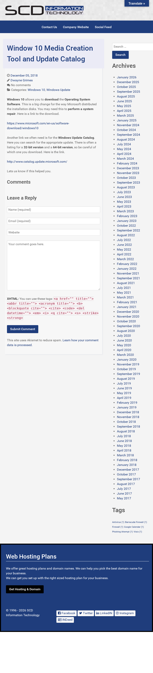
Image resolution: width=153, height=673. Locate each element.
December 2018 (128, 412)
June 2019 (124, 388)
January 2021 (126, 307)
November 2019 (128, 364)
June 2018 (124, 441)
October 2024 (126, 130)
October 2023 (126, 178)
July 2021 (124, 288)
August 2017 (126, 484)
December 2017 (128, 469)
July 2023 (124, 192)
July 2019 (124, 383)
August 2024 (126, 139)
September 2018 (128, 426)
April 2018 (124, 450)
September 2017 (128, 479)
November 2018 (128, 417)
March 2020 (125, 355)
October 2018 (126, 422)
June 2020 (124, 340)
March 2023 (125, 211)
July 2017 (124, 489)
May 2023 (124, 202)
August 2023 (126, 187)
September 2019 (128, 374)
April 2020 (124, 350)
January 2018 (126, 465)
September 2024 (128, 135)
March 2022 (125, 259)
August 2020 (126, 331)
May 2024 (124, 149)
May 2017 (124, 498)
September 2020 (128, 326)
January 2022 (126, 269)
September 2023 (128, 182)
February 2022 (127, 264)
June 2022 (124, 245)
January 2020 (126, 359)
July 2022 (124, 240)
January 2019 (126, 407)
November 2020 (128, 316)
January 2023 (126, 221)
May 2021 (124, 292)
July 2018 (124, 436)
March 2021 (125, 297)
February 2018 (127, 460)
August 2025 (126, 96)
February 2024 (127, 163)
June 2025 (124, 101)
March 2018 (125, 455)
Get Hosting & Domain (24, 589)
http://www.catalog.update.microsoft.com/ (37, 161)
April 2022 (124, 254)
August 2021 (126, 283)
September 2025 (128, 91)
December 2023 (128, 168)
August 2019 (126, 379)
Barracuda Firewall (136, 522)
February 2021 (127, 302)
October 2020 (126, 321)
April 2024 (124, 154)
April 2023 (124, 206)
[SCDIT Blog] (45, 10)
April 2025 (124, 111)
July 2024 (124, 144)
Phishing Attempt (122, 531)
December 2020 (128, 312)
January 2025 (126, 120)
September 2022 (128, 230)
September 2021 (128, 278)
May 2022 (124, 249)
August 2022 (126, 235)
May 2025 (124, 106)
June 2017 (124, 493)
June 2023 (124, 197)
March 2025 (125, 115)
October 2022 (126, 225)
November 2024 (128, 125)
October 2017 (126, 474)
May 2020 (124, 345)
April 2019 (124, 398)
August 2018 (126, 431)
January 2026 (126, 77)
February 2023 (127, 216)
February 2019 (127, 402)
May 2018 (124, 446)
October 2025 (126, 87)
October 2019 (126, 369)
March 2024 (125, 158)
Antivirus (118, 522)
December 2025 (128, 82)
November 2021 (128, 273)
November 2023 (128, 173)
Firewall (117, 527)
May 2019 (124, 393)
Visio (138, 531)
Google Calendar (134, 527)
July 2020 (124, 335)
